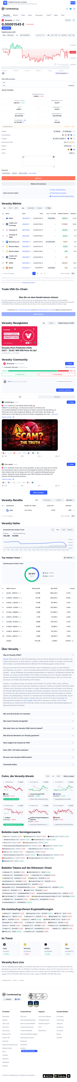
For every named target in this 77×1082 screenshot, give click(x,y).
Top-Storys (6, 1030)
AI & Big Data (6, 173)
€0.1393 (59, 922)
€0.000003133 (38, 928)
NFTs (4, 1052)
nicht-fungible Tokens (30, 700)
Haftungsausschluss (27, 1037)
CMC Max (5, 1027)
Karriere (23, 1048)
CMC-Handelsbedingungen (23, 310)
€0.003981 (36, 931)
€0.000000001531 (19, 893)
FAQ (39, 1027)
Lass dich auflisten (44, 1016)
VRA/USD (25, 224)
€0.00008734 (42, 899)
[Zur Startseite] (10, 9)
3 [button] (41, 273)
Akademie (5, 1016)
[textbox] (31, 383)
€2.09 (12, 931)
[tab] (17, 35)
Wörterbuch (42, 1030)
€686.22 (32, 919)
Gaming (14, 173)
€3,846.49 (43, 875)
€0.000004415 (61, 925)
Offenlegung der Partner (28, 282)
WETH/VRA (26, 230)
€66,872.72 (14, 913)
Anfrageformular (43, 1020)
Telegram (60, 1023)
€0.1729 (36, 922)
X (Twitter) (60, 1016)
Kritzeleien (5, 1062)
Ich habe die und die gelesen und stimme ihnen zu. (40, 310)
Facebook (60, 1030)
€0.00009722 (18, 902)
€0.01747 (40, 913)
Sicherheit (23, 1044)
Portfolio (5, 1055)
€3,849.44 (15, 878)
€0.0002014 (16, 896)
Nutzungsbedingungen (28, 1020)
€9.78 (13, 922)
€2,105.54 (14, 872)
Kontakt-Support (43, 1023)
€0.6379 (12, 925)
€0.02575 (23, 884)
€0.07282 (40, 878)
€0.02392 (13, 928)
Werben (5, 1020)
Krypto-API (6, 1037)
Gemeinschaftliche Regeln (28, 1034)
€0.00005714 (15, 899)
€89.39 (13, 916)
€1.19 (63, 913)
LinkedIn (59, 1037)
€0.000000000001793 (19, 887)
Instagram (60, 1027)
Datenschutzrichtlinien (27, 1023)
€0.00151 (42, 881)
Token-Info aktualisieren (58, 190)
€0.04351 (51, 887)
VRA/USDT (25, 218)
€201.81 (62, 928)
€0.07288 (34, 925)
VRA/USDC (25, 251)
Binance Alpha (23, 173)
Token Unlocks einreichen (58, 193)
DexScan (5, 1041)
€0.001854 (53, 896)
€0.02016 (15, 881)
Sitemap (5, 1066)
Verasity (5, 659)
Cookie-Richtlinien (26, 1030)
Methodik (23, 1041)
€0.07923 (11, 919)
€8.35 (39, 872)
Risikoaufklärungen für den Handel (45, 310)
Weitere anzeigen (70, 367)
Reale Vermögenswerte (10, 1044)
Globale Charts (7, 1048)
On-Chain (63, 700)
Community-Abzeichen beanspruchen (62, 196)
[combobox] (40, 35)
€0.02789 (13, 890)
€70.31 (61, 916)
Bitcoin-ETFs (6, 1034)
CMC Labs (5, 1023)
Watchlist (5, 1059)
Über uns (23, 1016)
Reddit (59, 1034)
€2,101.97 (36, 916)
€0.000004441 (16, 875)
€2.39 (57, 919)
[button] (30, 273)
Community (60, 1020)
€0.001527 (36, 890)
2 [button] (37, 273)
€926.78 (55, 893)
